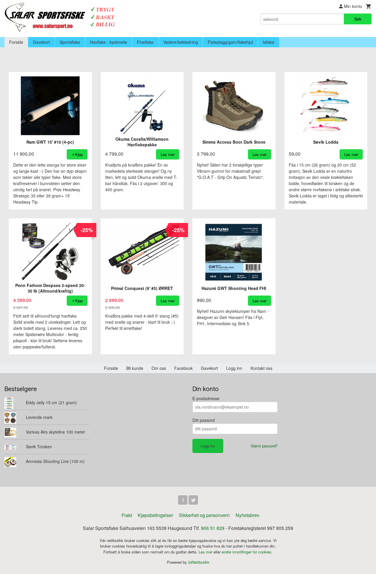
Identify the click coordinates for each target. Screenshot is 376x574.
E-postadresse (205, 398)
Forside (16, 42)
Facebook (183, 368)
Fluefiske (145, 42)
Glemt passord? (264, 446)
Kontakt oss (261, 368)
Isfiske (268, 42)
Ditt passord (203, 420)
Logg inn (234, 368)
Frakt (127, 515)
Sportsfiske (70, 42)
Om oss (159, 368)
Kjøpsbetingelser (155, 515)
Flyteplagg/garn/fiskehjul (230, 42)
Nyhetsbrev (247, 515)
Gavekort (41, 42)
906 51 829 (212, 528)
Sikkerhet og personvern (204, 515)
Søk (357, 19)
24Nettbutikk (198, 562)
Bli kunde (134, 368)
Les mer (206, 552)
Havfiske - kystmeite (108, 42)
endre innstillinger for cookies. (247, 552)
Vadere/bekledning (180, 42)
